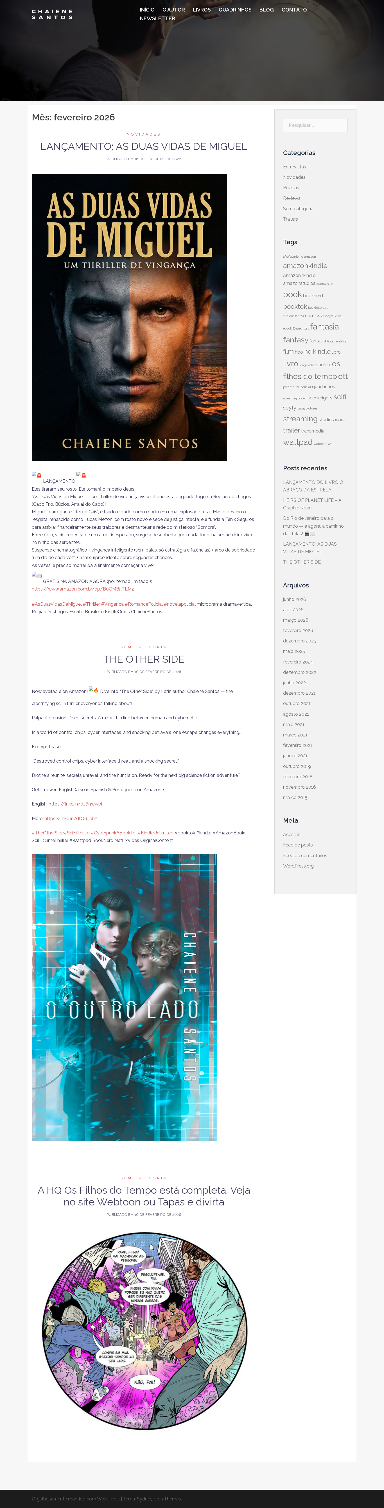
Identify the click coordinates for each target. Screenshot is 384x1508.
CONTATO (294, 10)
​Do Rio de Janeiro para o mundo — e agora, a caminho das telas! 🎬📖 (313, 526)
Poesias (291, 187)
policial (306, 387)
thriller (340, 420)
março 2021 (295, 735)
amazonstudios (299, 283)
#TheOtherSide (48, 833)
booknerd (313, 295)
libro (336, 352)
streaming (300, 418)
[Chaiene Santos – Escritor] (52, 14)
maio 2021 (293, 724)
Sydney (145, 1499)
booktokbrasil (317, 307)
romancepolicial (294, 398)
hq (308, 351)
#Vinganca (112, 604)
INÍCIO (147, 10)
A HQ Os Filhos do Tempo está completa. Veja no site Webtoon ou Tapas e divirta (144, 1196)
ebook (287, 328)
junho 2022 (294, 682)
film (288, 351)
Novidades (144, 134)
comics (312, 315)
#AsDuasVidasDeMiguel (57, 604)
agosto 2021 (296, 714)
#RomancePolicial (144, 604)
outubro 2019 (297, 766)
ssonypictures (307, 408)
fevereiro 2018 (298, 776)
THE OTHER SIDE (143, 659)
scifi (339, 396)
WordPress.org (298, 866)
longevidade (308, 365)
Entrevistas (294, 167)
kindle (322, 351)
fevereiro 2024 (298, 662)
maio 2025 (294, 651)
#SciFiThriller (77, 833)
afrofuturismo (293, 256)
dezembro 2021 (299, 693)
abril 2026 (293, 609)
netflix (325, 364)
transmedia (312, 431)
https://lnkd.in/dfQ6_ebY (71, 818)
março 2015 (295, 797)
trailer (291, 430)
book (292, 294)
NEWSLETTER (157, 18)
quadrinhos (323, 386)
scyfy (289, 407)
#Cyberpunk (103, 833)
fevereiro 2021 (297, 745)
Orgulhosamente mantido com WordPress (76, 1499)
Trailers (290, 219)
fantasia (324, 326)
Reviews (292, 198)
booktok (295, 306)
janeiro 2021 (295, 755)
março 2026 (295, 620)
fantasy (295, 339)
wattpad (298, 442)
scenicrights (320, 398)
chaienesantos (293, 316)
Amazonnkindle (299, 275)
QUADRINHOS (235, 10)
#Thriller (91, 604)
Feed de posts (298, 845)
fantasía (318, 341)
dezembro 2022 (299, 672)
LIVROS (202, 10)
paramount (291, 387)
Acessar (291, 834)
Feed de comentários (305, 855)
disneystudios (331, 316)
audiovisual (325, 283)
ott (343, 376)
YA (329, 443)
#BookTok (127, 833)
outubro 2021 (297, 703)
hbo (299, 352)
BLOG (266, 10)
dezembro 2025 (299, 641)
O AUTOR (173, 10)
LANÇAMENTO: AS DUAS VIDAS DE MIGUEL (143, 146)
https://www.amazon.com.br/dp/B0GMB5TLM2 (83, 589)
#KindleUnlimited (155, 833)
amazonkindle (305, 266)
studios (326, 419)
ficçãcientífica (337, 341)
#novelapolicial (180, 604)
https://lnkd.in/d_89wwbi (75, 804)
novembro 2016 (299, 787)
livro (290, 363)
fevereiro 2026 (298, 630)
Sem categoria (144, 647)
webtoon (320, 443)
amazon (310, 256)
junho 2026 (294, 599)
